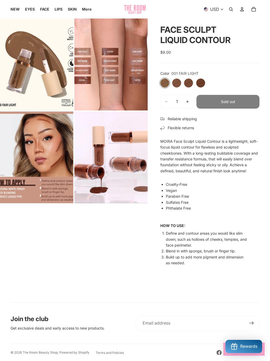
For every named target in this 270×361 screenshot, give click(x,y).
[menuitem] (86, 9)
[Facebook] (219, 352)
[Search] (231, 9)
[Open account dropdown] (242, 9)
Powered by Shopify (74, 352)
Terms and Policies (110, 353)
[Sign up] (251, 323)
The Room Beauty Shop (40, 352)
